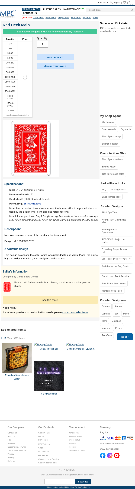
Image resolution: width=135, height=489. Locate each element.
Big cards (87, 17)
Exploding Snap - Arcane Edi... (114, 250)
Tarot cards (76, 17)
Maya (126, 313)
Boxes (41, 436)
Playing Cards (52, 9)
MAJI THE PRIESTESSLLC (116, 259)
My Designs (108, 122)
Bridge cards (63, 17)
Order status (74, 440)
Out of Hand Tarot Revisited (116, 276)
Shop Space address (112, 159)
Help (9, 440)
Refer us (11, 461)
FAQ (104, 189)
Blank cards (43, 440)
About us (11, 436)
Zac (116, 313)
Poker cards (51, 17)
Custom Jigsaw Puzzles (48, 459)
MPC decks (44, 444)
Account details (75, 436)
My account (74, 433)
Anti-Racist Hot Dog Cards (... (115, 267)
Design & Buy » (31, 9)
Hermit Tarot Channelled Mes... (114, 221)
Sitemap (11, 457)
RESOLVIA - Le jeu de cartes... (113, 240)
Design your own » (55, 66)
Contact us (12, 433)
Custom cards (44, 433)
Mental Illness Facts (112, 290)
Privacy (11, 454)
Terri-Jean (107, 335)
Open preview (55, 57)
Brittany (106, 306)
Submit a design (110, 143)
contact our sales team (75, 312)
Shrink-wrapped (32, 203)
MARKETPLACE (73, 9)
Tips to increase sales (113, 174)
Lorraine (106, 313)
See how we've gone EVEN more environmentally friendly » (50, 31)
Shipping (11, 443)
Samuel (118, 306)
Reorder (72, 447)
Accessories (43, 451)
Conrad (118, 328)
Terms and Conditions (17, 450)
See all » (125, 336)
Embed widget (109, 166)
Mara (104, 321)
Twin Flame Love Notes (114, 283)
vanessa (106, 328)
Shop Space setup (111, 136)
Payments (126, 129)
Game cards (38, 17)
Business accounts (77, 450)
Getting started (118, 189)
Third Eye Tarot (109, 212)
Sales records (109, 129)
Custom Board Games (47, 463)
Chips (40, 448)
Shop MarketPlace (111, 196)
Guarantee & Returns (17, 447)
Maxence (116, 321)
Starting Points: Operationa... (110, 231)
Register (72, 443)
